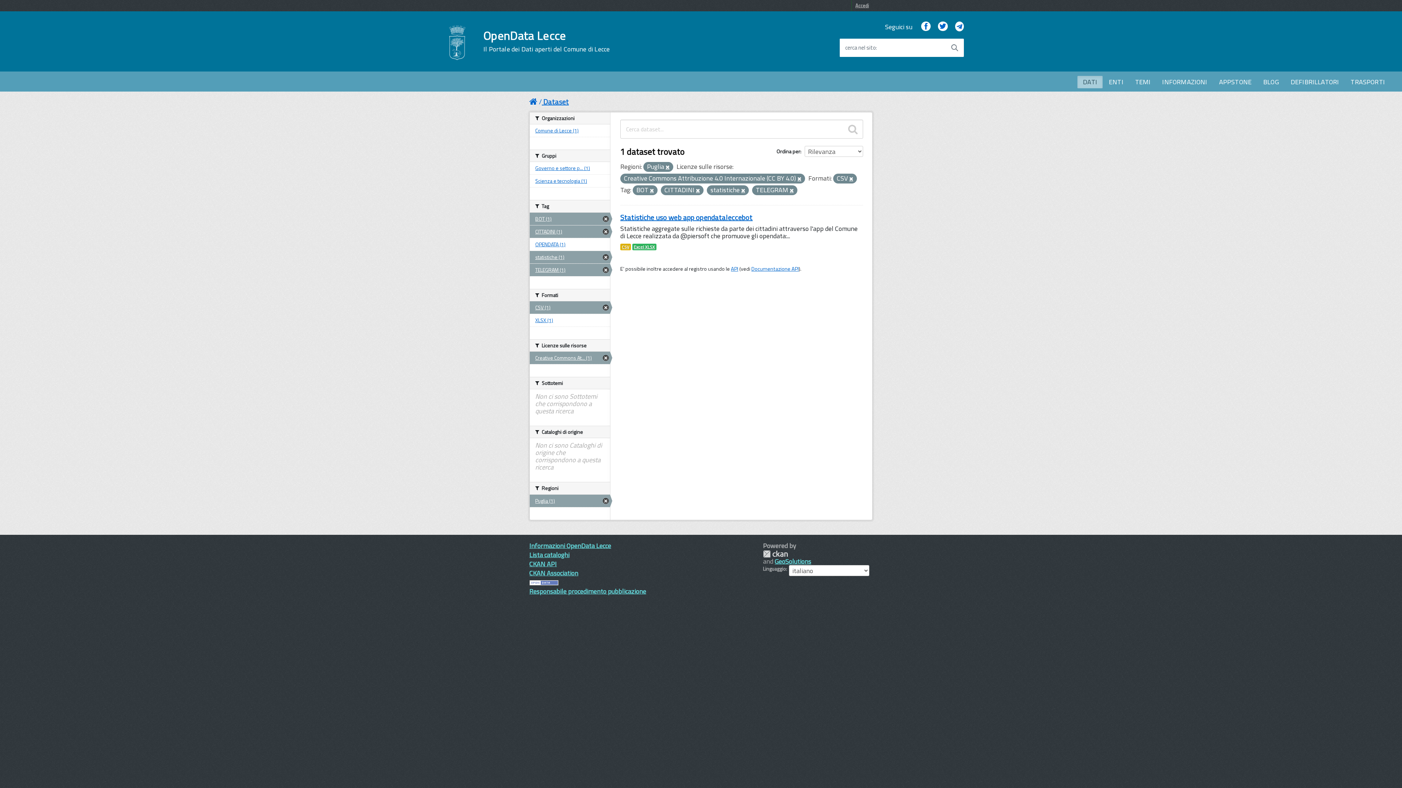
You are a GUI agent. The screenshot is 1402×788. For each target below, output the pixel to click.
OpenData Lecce (546, 41)
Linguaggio (774, 568)
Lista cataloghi (549, 555)
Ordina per (788, 151)
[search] (853, 129)
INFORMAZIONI (1184, 82)
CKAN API (543, 564)
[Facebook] (926, 27)
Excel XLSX (644, 247)
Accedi (862, 5)
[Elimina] (668, 167)
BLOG (1271, 82)
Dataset (556, 101)
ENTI (1116, 82)
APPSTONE (1235, 82)
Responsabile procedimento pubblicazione (587, 591)
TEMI (1143, 82)
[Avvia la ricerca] (955, 48)
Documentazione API (775, 269)
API (734, 269)
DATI (1090, 82)
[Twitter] (942, 27)
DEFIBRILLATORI (1315, 82)
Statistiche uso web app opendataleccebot (686, 217)
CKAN (775, 554)
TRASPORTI (1368, 82)
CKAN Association (553, 573)
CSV (625, 247)
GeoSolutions (793, 561)
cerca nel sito (860, 47)
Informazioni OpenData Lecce (570, 546)
